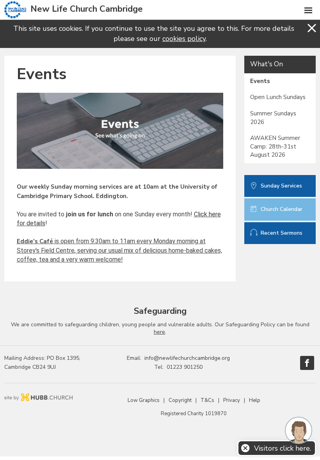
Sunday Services (281, 185)
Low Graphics (144, 400)
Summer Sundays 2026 (273, 118)
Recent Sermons (281, 233)
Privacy (231, 400)
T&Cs (207, 400)
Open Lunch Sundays (278, 97)
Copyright (180, 400)
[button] (160, 10)
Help (254, 400)
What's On (266, 64)
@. (187, 358)
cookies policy (184, 38)
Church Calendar (281, 209)
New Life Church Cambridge (86, 9)
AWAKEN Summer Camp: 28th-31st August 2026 (275, 146)
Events (260, 81)
